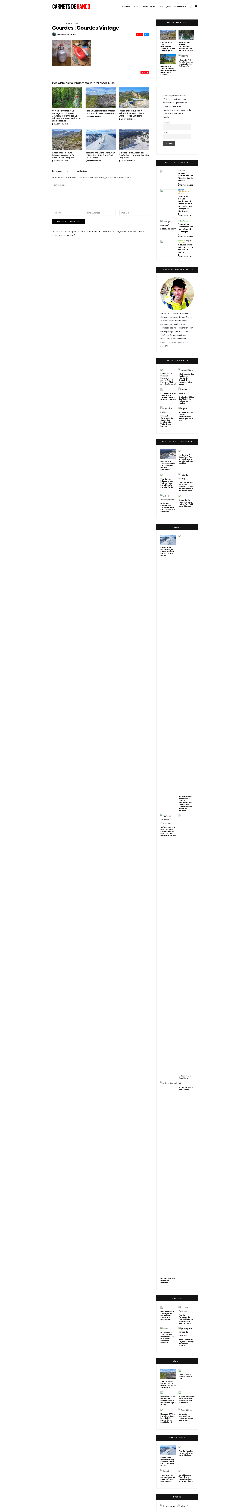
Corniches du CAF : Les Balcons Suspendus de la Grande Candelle (168, 396)
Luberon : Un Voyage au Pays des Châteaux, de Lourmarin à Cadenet (168, 70)
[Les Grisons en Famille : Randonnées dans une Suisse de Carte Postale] (186, 35)
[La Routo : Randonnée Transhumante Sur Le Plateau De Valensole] (168, 497)
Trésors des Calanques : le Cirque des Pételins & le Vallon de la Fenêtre (166, 421)
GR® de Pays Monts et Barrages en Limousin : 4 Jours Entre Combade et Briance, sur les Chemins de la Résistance (66, 115)
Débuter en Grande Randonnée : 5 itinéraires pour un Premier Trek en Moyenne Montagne (185, 203)
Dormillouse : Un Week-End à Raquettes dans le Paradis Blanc (186, 1478)
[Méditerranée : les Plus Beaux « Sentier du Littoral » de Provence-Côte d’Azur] (186, 370)
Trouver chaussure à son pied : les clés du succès (185, 177)
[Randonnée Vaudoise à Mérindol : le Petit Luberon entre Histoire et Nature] (134, 97)
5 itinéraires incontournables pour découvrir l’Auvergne (185, 228)
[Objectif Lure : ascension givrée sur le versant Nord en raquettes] (134, 139)
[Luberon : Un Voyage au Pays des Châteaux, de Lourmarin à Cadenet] (168, 59)
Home (54, 23)
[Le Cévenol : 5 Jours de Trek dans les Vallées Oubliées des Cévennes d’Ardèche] (164, 1328)
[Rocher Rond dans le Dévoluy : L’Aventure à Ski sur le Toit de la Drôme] (101, 139)
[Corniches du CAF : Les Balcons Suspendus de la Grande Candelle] (161, 389)
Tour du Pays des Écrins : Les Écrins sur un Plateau (186, 1453)
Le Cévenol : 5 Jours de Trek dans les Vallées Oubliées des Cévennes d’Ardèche (167, 1337)
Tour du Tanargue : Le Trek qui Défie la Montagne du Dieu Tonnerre (186, 1319)
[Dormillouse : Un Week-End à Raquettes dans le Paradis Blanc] (180, 1471)
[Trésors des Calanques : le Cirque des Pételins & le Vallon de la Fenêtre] (168, 410)
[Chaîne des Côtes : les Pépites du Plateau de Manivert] (186, 391)
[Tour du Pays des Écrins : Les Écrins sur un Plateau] (180, 1447)
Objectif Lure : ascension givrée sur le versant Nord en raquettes (134, 155)
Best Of (181, 190)
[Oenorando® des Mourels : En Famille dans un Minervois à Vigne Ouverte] (161, 1392)
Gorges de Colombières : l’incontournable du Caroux (186, 1417)
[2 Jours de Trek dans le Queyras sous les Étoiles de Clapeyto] (183, 56)
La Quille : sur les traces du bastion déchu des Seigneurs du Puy (186, 416)
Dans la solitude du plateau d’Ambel (167, 1280)
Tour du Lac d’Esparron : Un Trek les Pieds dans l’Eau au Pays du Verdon (167, 483)
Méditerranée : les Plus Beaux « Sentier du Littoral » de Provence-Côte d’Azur (186, 379)
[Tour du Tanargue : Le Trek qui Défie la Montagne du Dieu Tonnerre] (186, 1309)
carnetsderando (64, 34)
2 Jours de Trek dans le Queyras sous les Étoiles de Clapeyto (186, 63)
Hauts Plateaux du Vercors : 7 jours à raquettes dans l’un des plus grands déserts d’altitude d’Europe (185, 803)
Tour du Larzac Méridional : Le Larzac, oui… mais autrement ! (101, 112)
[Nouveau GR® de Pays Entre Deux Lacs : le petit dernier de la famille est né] (161, 1410)
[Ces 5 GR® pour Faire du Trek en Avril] (180, 1370)
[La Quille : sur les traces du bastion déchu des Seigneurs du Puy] (183, 408)
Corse (180, 241)
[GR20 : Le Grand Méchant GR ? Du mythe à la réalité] (168, 245)
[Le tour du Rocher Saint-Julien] (180, 1083)
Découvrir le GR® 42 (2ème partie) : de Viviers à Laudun (186, 1342)
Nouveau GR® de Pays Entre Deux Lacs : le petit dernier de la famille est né (167, 1418)
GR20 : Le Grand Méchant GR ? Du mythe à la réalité (185, 249)
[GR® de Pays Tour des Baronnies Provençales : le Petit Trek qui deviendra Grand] (168, 819)
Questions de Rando (183, 192)
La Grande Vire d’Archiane (185, 1077)
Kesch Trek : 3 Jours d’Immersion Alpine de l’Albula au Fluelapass (63, 155)
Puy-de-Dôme (183, 221)
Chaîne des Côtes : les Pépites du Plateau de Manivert (186, 400)
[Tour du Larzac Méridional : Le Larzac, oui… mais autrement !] (101, 97)
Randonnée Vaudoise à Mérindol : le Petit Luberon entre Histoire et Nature (132, 113)
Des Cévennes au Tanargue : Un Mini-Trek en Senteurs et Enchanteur (167, 1315)
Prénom (166, 123)
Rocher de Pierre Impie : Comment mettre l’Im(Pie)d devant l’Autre (186, 503)
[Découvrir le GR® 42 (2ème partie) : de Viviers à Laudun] (186, 1332)
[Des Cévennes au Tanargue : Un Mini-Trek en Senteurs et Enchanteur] (161, 1307)
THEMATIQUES (148, 6)
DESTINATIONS (129, 6)
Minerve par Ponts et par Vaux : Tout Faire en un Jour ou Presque (186, 1399)
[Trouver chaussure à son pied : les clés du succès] (168, 175)
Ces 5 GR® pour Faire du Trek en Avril (185, 1376)
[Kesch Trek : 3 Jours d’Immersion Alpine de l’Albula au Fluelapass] (67, 139)
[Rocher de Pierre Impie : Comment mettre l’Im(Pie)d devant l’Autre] (180, 496)
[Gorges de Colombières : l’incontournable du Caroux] (185, 1410)
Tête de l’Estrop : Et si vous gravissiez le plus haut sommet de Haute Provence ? (186, 486)
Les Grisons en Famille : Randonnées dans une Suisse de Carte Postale (186, 46)
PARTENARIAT (181, 6)
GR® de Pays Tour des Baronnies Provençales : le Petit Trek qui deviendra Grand (168, 831)
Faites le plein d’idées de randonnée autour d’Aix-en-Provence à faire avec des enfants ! (168, 379)
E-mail (165, 132)
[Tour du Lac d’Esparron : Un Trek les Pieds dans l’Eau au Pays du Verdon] (161, 475)
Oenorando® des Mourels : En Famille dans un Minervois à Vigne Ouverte (167, 1400)
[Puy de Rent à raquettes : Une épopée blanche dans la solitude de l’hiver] (180, 451)
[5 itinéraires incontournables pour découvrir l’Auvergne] (168, 225)
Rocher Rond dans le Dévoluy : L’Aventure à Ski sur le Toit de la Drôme (100, 155)
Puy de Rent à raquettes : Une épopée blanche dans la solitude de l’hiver (186, 459)
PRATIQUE (165, 6)
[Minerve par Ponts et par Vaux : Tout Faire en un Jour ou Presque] (180, 1392)
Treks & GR (182, 194)
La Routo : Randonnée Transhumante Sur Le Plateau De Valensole (167, 507)
